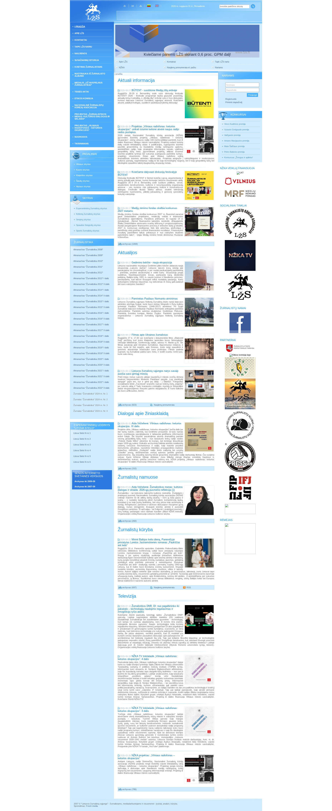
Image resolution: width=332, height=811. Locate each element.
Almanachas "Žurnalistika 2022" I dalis (91, 382)
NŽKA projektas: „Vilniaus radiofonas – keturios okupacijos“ (146, 757)
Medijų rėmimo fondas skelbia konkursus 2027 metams (147, 209)
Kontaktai (81, 40)
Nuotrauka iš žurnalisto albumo (90, 74)
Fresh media (92, 806)
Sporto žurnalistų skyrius (87, 231)
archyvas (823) (129, 405)
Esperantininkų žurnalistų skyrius (91, 208)
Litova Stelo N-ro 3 (82, 444)
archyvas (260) (129, 521)
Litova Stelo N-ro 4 (82, 450)
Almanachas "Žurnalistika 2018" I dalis (91, 336)
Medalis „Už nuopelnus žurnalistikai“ (88, 84)
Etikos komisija (84, 98)
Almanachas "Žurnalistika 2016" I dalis (91, 313)
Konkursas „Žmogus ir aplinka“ (238, 157)
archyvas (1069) (130, 244)
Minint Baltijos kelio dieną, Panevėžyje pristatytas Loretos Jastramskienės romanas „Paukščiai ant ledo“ (149, 542)
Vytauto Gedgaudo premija (236, 129)
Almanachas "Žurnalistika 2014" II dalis (91, 295)
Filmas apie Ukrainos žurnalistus (150, 334)
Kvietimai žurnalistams (88, 67)
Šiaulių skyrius (83, 181)
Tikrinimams (82, 143)
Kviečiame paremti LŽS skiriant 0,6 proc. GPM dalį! (187, 54)
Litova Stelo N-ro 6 (82, 462)
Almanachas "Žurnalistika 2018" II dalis (91, 342)
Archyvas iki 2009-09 (85, 481)
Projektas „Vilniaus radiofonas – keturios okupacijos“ (88, 127)
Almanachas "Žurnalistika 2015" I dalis (91, 301)
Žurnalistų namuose (138, 477)
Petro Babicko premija (234, 152)
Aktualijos (127, 252)
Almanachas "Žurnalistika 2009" (88, 255)
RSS (189, 587)
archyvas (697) (129, 587)
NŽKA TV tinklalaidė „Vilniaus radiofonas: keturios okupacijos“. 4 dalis (148, 657)
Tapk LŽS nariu (83, 47)
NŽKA (121, 67)
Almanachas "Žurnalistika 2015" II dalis (91, 307)
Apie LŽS (79, 33)
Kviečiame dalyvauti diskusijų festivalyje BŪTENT (147, 173)
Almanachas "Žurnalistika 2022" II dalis (91, 388)
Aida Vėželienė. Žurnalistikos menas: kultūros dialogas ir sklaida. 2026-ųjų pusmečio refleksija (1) (150, 488)
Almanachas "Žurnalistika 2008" (88, 249)
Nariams (219, 67)
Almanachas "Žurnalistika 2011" (88, 267)
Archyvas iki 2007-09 (85, 486)
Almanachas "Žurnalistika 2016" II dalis (91, 319)
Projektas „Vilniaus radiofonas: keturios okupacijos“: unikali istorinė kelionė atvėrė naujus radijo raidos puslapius (148, 129)
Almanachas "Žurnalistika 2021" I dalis (91, 370)
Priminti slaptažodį (233, 102)
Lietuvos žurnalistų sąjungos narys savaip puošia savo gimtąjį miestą (148, 372)
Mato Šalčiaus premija (234, 146)
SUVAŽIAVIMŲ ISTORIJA (87, 60)
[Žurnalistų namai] (240, 333)
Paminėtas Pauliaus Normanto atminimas (155, 298)
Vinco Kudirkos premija (235, 124)
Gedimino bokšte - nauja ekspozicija (152, 262)
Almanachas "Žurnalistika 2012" (88, 272)
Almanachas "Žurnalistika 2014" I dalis (91, 290)
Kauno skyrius (83, 170)
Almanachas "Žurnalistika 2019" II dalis (91, 353)
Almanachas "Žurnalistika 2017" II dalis (91, 330)
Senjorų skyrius (83, 219)
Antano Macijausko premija (236, 141)
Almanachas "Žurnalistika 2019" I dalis (91, 347)
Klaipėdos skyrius (84, 175)
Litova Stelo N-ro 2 (82, 439)
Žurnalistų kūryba (135, 529)
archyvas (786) (129, 789)
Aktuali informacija (136, 80)
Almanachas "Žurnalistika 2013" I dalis (91, 278)
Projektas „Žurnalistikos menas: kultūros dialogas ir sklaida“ (92, 116)
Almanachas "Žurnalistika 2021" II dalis (91, 376)
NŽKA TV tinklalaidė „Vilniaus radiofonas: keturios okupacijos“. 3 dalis (148, 709)
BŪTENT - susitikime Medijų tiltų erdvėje (154, 90)
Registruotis (231, 99)
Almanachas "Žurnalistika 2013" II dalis (91, 284)
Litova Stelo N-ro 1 (82, 433)
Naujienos (81, 53)
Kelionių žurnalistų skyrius (88, 214)
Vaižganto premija (232, 135)
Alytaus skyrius (83, 186)
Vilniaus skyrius (83, 164)
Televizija (127, 596)
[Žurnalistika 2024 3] (73, 408)
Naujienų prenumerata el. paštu (181, 67)
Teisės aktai (82, 92)
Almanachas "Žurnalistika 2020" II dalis (91, 365)
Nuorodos (81, 137)
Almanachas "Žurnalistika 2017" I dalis (91, 324)
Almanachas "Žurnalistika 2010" (88, 261)
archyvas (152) (129, 468)
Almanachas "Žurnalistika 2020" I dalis (91, 359)
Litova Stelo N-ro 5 (82, 456)
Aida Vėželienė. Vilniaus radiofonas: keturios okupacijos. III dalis (149, 425)
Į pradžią (80, 26)
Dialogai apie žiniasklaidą (143, 413)
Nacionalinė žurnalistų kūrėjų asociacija (89, 106)
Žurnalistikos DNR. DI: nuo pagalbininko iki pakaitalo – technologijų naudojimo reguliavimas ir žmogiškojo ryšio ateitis (148, 609)
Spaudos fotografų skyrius (88, 225)
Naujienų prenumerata (164, 405)
